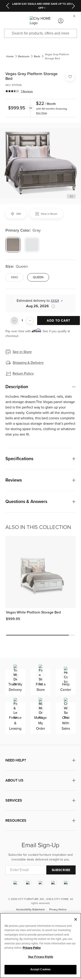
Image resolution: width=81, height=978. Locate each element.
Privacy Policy (32, 948)
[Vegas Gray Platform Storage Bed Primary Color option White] (32, 244)
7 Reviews (27, 91)
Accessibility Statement (30, 909)
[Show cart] (74, 20)
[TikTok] (66, 882)
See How (41, 113)
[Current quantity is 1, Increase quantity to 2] (30, 320)
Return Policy (23, 373)
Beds (37, 56)
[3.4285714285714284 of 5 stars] (12, 91)
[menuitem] (6, 20)
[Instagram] (15, 882)
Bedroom (23, 56)
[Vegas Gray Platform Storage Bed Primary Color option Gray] (13, 244)
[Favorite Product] (70, 76)
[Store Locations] (20, 20)
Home (10, 56)
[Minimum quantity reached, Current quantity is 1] (14, 320)
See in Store (22, 352)
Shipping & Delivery (28, 362)
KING (14, 277)
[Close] (76, 919)
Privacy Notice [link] (58, 909)
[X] (40, 882)
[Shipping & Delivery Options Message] (52, 306)
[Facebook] (28, 882)
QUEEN (38, 277)
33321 (55, 301)
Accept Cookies (40, 969)
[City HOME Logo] (40, 20)
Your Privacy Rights (40, 957)
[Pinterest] (53, 882)
